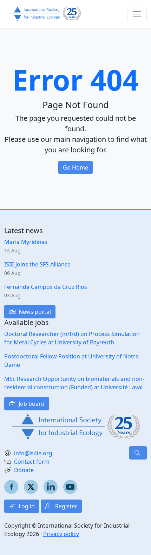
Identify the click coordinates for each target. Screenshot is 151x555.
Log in (26, 506)
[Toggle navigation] (137, 14)
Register (65, 506)
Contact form (32, 461)
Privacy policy (61, 534)
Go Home (75, 167)
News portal (34, 312)
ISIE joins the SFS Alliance (37, 264)
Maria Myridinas (25, 242)
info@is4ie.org (33, 453)
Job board (31, 404)
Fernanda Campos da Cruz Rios (45, 287)
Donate (24, 470)
